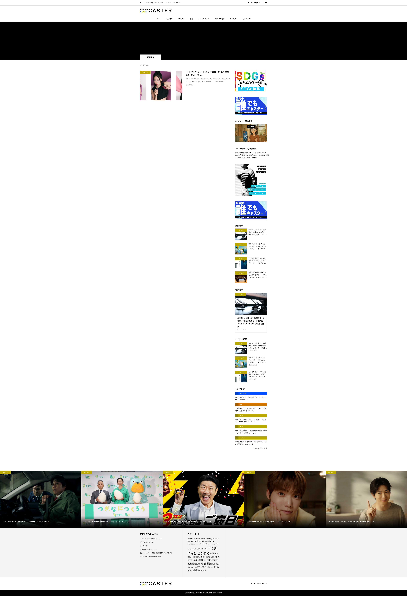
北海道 (208, 557)
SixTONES (215, 538)
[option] (40, 499)
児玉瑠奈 (198, 557)
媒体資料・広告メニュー (148, 549)
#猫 (244, 157)
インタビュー (205, 544)
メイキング (193, 548)
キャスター (233, 19)
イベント (196, 544)
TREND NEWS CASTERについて (151, 538)
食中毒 (200, 570)
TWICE (200, 541)
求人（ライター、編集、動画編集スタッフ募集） (156, 553)
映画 (213, 564)
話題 (191, 19)
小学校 (207, 560)
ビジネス (170, 19)
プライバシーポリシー (147, 542)
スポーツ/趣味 (219, 19)
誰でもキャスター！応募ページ (150, 556)
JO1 (204, 538)
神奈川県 (194, 567)
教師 (203, 563)
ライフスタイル (204, 19)
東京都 (190, 567)
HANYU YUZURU (194, 538)
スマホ (213, 544)
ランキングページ (259, 448)
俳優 (194, 557)
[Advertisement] (203, 38)
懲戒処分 (197, 564)
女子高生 (200, 560)
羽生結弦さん (209, 567)
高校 (204, 570)
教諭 (209, 563)
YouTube (204, 541)
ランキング (246, 19)
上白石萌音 (204, 549)
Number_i (209, 538)
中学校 (213, 553)
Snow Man (191, 541)
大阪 (216, 557)
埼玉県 (212, 557)
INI (202, 538)
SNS (196, 541)
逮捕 (195, 570)
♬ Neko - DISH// (251, 157)
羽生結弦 (200, 567)
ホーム (159, 19)
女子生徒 (193, 560)
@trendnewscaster (241, 153)
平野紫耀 (212, 560)
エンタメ (181, 19)
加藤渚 (203, 557)
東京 (217, 564)
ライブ (198, 549)
